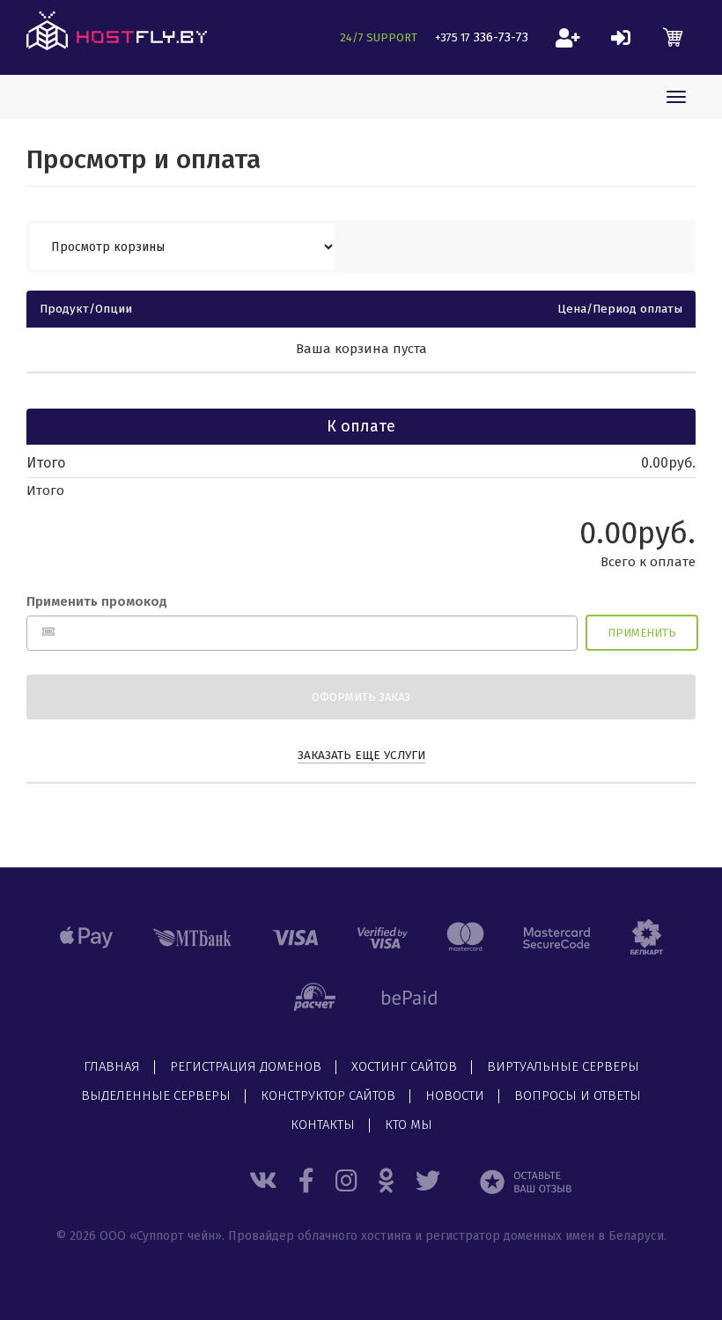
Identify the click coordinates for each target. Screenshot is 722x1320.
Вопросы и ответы (577, 1096)
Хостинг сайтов (404, 1067)
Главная (112, 1067)
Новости (454, 1096)
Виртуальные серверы (563, 1067)
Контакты (323, 1125)
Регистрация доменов (245, 1067)
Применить (642, 632)
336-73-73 (481, 37)
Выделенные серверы (156, 1096)
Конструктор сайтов (328, 1096)
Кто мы (408, 1125)
